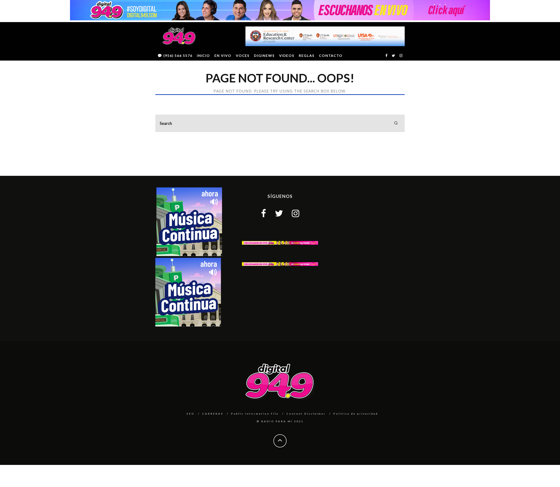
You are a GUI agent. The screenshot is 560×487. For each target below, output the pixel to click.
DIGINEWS (264, 55)
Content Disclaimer (306, 413)
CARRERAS (212, 413)
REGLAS (307, 55)
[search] (396, 123)
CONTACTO (331, 55)
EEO (190, 413)
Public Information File (255, 413)
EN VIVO (222, 55)
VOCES (243, 55)
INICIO (203, 55)
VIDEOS (287, 55)
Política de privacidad (355, 413)
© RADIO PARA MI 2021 (280, 421)
